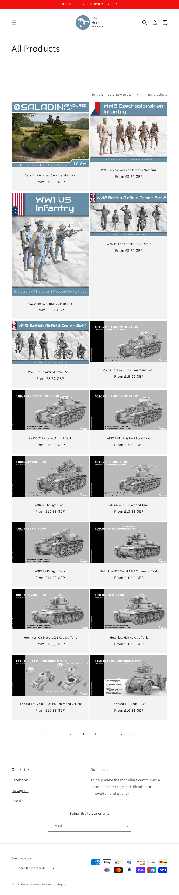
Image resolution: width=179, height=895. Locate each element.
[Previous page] (45, 734)
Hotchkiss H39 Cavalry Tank (129, 637)
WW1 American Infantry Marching (50, 304)
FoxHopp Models (31, 884)
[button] (14, 22)
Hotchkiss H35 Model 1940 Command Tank (129, 571)
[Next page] (133, 734)
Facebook (20, 779)
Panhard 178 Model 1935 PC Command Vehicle (50, 704)
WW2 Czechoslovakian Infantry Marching (129, 170)
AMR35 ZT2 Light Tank (50, 505)
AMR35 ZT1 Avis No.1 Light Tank (50, 438)
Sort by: (97, 94)
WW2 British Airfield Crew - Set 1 (50, 372)
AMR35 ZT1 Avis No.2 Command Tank (128, 370)
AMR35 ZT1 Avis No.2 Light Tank (129, 438)
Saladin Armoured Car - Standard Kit (50, 175)
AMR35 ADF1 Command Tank (128, 505)
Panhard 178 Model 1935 (128, 704)
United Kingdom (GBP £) (33, 868)
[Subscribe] (126, 826)
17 (121, 734)
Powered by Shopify (54, 884)
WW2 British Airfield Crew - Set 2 (129, 244)
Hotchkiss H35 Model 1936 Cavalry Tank (50, 637)
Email (16, 800)
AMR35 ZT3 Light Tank (50, 571)
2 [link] (71, 733)
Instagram (20, 790)
